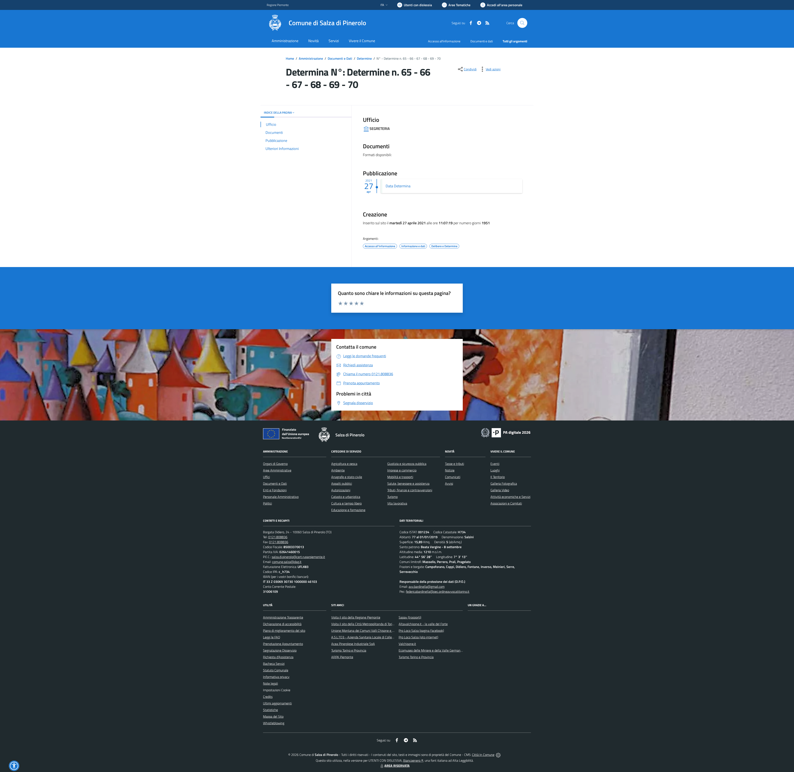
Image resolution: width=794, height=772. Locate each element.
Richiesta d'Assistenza (278, 656)
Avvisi (449, 483)
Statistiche (270, 709)
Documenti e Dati (340, 58)
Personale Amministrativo (281, 496)
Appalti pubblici (341, 483)
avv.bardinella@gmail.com (427, 586)
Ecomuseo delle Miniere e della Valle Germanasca (433, 650)
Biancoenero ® (413, 760)
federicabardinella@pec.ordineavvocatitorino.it (437, 591)
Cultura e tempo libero (346, 503)
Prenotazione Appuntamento (283, 643)
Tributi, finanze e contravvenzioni (409, 490)
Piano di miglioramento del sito (284, 630)
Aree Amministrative (277, 470)
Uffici (266, 476)
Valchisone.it (407, 643)
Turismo (392, 496)
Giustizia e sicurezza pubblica (406, 463)
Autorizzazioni (340, 490)
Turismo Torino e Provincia (348, 650)
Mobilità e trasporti (400, 476)
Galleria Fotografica (503, 483)
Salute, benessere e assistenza (408, 483)
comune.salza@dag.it (286, 561)
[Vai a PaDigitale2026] (506, 432)
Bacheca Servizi (274, 663)
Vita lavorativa (397, 503)
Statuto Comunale (275, 670)
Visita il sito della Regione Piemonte (355, 617)
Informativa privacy (276, 676)
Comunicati (452, 476)
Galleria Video (499, 490)
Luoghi (495, 470)
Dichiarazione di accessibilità (282, 623)
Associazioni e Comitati (506, 503)
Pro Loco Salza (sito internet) (418, 637)
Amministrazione (311, 58)
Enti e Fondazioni (275, 490)
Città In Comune (483, 754)
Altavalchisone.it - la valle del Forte (423, 623)
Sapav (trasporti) (410, 617)
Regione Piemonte (278, 5)
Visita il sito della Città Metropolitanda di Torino (363, 623)
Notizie (449, 470)
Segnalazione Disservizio (280, 650)
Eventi (494, 463)
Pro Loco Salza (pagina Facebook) (421, 630)
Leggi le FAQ (271, 637)
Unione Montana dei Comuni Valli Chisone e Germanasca (370, 630)
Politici (267, 503)
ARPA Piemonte (342, 656)
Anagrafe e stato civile (346, 476)
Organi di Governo (275, 463)
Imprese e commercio (401, 470)
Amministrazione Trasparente (283, 617)
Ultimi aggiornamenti (277, 703)
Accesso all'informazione (444, 41)
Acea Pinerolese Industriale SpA (353, 643)
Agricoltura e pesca (344, 463)
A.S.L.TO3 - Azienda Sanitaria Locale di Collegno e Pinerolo (371, 637)
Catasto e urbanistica (345, 496)
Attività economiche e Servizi (510, 496)
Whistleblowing (273, 723)
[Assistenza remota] (498, 754)
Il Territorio (497, 476)
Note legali (270, 683)
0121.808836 (277, 536)
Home (290, 58)
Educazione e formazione (348, 509)
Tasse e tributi (454, 463)
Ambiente (338, 470)
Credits (268, 696)
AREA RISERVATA (397, 765)
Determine (364, 58)
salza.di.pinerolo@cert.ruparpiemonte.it (298, 556)
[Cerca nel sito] (522, 23)
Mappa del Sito (273, 716)
